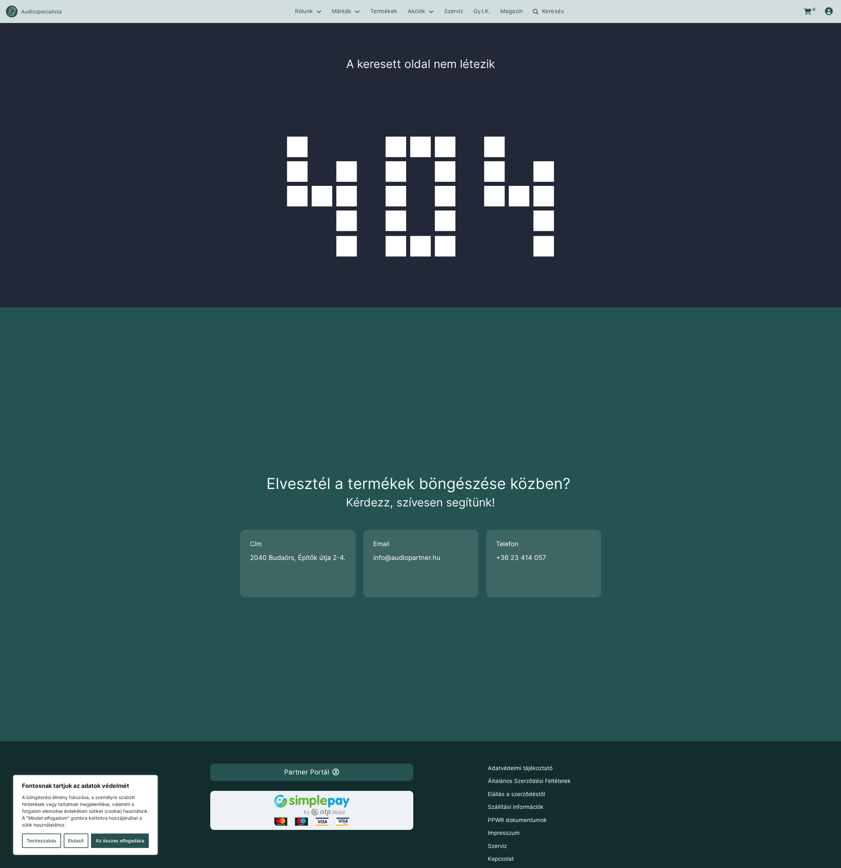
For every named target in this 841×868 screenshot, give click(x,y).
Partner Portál (306, 772)
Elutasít (76, 840)
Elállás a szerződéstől (516, 794)
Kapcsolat (501, 859)
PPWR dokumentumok (517, 820)
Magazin (511, 11)
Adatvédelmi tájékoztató (520, 768)
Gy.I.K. (481, 11)
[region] (85, 815)
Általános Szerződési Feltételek (529, 781)
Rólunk (304, 11)
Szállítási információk (515, 807)
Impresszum (504, 833)
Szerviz (453, 11)
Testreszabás (42, 840)
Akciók (416, 11)
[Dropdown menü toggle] (319, 11)
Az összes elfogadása (120, 840)
